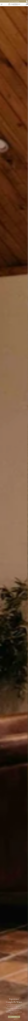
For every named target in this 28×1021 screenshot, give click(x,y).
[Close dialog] (26, 502)
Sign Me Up (20, 514)
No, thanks (20, 517)
